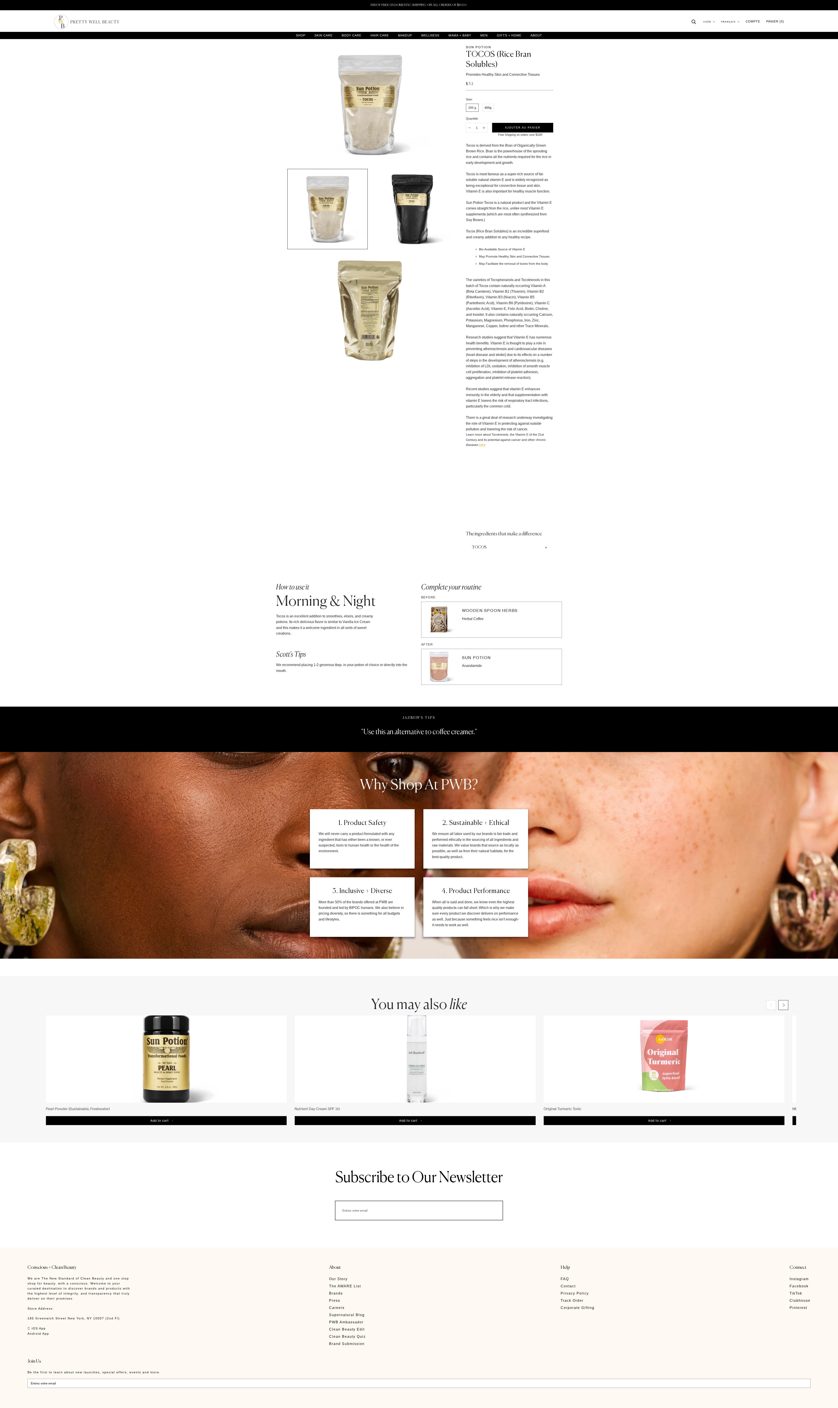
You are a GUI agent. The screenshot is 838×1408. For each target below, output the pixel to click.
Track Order (572, 1300)
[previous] (771, 1005)
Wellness (430, 35)
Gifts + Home (509, 35)
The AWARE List (345, 1286)
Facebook (799, 1286)
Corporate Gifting (577, 1308)
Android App (38, 1333)
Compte (753, 21)
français (728, 21)
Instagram (799, 1279)
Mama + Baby (459, 35)
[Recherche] (694, 21)
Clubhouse (800, 1300)
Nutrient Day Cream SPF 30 (317, 1109)
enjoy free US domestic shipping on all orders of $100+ (419, 5)
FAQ (565, 1279)
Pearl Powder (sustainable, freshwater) (78, 1109)
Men (484, 35)
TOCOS (479, 547)
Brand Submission (347, 1344)
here (482, 444)
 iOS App (36, 1328)
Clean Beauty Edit (347, 1329)
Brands (336, 1293)
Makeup (405, 35)
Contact (568, 1286)
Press (334, 1300)
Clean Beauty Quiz (347, 1336)
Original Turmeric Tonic (562, 1109)
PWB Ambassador (346, 1322)
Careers (337, 1308)
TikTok (796, 1293)
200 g (472, 107)
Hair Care (380, 35)
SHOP (300, 35)
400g (487, 107)
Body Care (351, 35)
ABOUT (536, 35)
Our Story (338, 1279)
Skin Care (323, 35)
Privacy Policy (575, 1293)
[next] (783, 1005)
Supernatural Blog (347, 1315)
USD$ (707, 21)
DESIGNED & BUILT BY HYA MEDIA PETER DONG (68, 1401)
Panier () (775, 21)
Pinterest (798, 1308)
